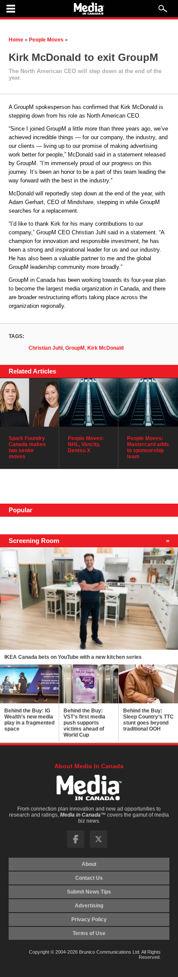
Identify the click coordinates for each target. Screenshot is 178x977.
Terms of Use (89, 933)
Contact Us (89, 878)
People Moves (46, 40)
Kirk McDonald (105, 348)
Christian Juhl (46, 348)
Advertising (89, 906)
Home (16, 40)
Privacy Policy (89, 919)
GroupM (75, 348)
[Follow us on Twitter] (98, 846)
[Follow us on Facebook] (75, 846)
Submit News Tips (89, 892)
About (89, 864)
